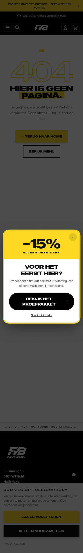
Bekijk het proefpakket (45, 301)
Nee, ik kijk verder (41, 314)
